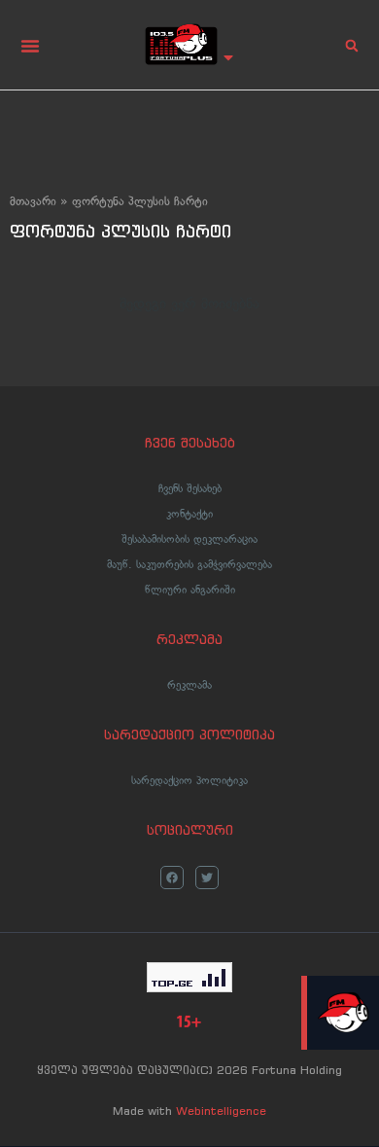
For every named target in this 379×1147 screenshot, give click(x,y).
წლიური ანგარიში (190, 589)
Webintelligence (221, 1110)
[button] (30, 45)
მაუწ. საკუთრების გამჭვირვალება (189, 564)
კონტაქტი (189, 513)
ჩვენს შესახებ (190, 488)
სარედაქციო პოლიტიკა (189, 780)
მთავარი (33, 201)
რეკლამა (189, 685)
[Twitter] (207, 877)
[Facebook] (172, 877)
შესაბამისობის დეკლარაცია (189, 539)
